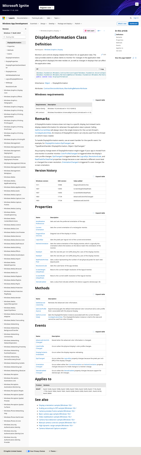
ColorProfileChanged (69, 153)
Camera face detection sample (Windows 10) (56, 420)
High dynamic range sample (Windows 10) (55, 425)
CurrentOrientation (75, 364)
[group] (70, 75)
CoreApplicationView (43, 133)
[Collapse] (25, 29)
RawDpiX (39, 252)
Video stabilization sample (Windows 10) (54, 417)
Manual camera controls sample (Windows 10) (57, 422)
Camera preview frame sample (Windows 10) (56, 411)
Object (47, 83)
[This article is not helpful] (135, 58)
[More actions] (104, 30)
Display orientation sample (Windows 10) (55, 405)
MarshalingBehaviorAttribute (75, 88)
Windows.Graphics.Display (50, 31)
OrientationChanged (70, 162)
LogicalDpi (84, 156)
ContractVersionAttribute (53, 88)
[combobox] (14, 33)
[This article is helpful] (133, 58)
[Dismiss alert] (137, 4)
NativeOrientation (42, 244)
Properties (119, 40)
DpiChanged (57, 156)
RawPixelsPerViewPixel (44, 159)
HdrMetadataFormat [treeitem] (13, 75)
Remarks (119, 37)
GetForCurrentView (42, 130)
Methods (119, 43)
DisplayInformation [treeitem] (14, 43)
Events (118, 45)
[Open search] (131, 18)
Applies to (119, 48)
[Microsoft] (3, 18)
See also (119, 51)
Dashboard (133, 24)
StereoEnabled (41, 282)
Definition (119, 34)
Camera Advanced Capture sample (52, 428)
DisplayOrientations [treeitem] (13, 58)
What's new (122, 24)
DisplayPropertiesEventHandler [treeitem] (15, 66)
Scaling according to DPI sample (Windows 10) (57, 408)
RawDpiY (39, 256)
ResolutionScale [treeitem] (11, 86)
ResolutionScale (95, 156)
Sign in (136, 18)
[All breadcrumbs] (37, 30)
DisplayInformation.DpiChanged (57, 143)
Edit (104, 55)
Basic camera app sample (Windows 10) (54, 414)
